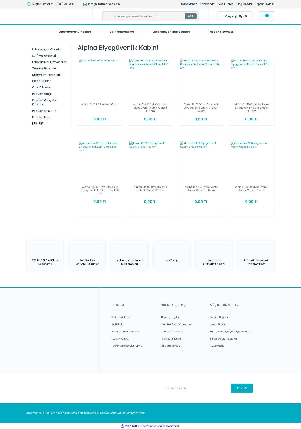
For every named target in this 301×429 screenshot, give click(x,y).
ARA (190, 16)
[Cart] (266, 16)
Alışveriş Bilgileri (170, 317)
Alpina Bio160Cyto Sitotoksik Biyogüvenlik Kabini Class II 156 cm (201, 108)
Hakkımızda (207, 4)
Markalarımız (189, 4)
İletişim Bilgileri (219, 317)
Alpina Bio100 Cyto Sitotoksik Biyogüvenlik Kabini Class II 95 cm (100, 190)
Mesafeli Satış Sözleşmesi (176, 324)
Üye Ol (243, 16)
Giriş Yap (231, 16)
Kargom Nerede (170, 346)
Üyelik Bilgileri (218, 324)
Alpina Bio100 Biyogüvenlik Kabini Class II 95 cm (251, 188)
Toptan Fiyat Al (264, 4)
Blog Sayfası (244, 4)
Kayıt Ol (242, 388)
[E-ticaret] (150, 426)
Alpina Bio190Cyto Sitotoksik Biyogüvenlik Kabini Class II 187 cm (150, 108)
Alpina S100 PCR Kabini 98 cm (99, 104)
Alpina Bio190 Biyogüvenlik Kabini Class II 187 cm (150, 188)
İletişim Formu (120, 338)
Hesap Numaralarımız (125, 331)
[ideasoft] (129, 426)
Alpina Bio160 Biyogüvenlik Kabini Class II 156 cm (201, 188)
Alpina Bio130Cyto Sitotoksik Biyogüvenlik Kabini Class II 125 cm (251, 108)
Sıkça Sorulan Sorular (223, 338)
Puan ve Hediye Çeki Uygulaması (230, 331)
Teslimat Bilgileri (171, 338)
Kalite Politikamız (121, 317)
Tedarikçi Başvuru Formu (126, 346)
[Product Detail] (100, 60)
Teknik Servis (225, 4)
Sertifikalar (117, 324)
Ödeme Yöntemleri (172, 331)
